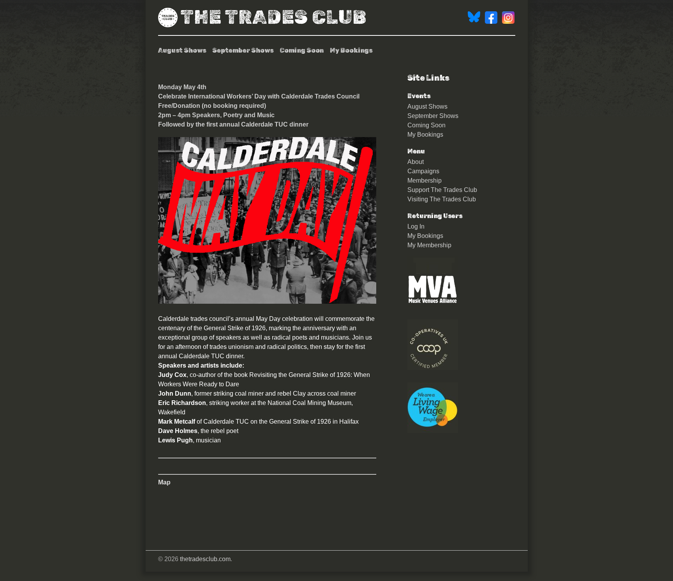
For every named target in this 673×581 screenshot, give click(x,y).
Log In (416, 226)
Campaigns (423, 171)
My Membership (429, 245)
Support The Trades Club (442, 190)
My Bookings (351, 50)
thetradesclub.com (205, 559)
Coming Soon (302, 50)
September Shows (242, 50)
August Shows (182, 50)
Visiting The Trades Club (441, 199)
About (415, 161)
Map (164, 482)
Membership (424, 180)
